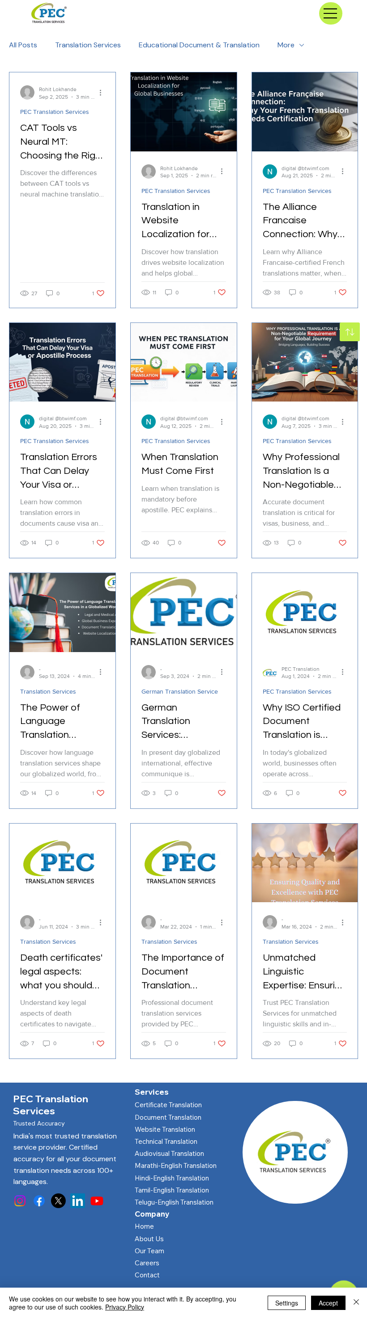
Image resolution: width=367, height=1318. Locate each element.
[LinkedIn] (77, 1200)
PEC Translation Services (54, 111)
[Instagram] (20, 1200)
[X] (58, 1200)
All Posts (23, 45)
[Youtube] (97, 1200)
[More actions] (103, 92)
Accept (328, 1302)
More (285, 45)
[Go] (350, 331)
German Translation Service (179, 691)
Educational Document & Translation (199, 45)
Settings (286, 1302)
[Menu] (330, 13)
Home (144, 1226)
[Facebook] (39, 1200)
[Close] (356, 1303)
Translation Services (88, 45)
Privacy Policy (124, 1306)
